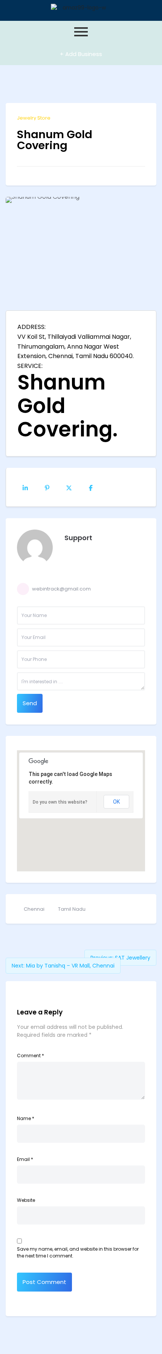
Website (26, 1200)
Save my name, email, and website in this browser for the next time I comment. (78, 1252)
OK (116, 802)
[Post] (69, 487)
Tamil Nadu (72, 908)
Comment (30, 1055)
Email (25, 1159)
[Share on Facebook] (91, 487)
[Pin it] (47, 487)
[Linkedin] (25, 487)
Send (30, 703)
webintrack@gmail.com (61, 588)
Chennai (34, 908)
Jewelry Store (33, 117)
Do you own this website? (60, 802)
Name (25, 1118)
